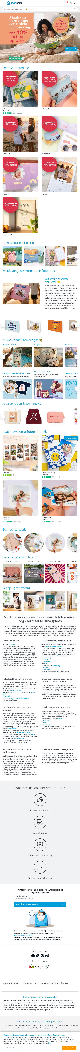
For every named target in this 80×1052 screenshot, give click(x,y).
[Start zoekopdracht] (75, 9)
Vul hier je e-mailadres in (24, 896)
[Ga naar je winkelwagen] (75, 3)
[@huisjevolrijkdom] (34, 573)
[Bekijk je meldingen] (71, 3)
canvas (59, 719)
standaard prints (15, 690)
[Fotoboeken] (20, 89)
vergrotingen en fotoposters (20, 698)
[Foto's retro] (20, 498)
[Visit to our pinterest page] (42, 956)
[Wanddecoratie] (20, 215)
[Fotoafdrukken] (59, 89)
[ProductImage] (12, 256)
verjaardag (56, 666)
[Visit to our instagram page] (47, 956)
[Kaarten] (20, 174)
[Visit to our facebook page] (33, 956)
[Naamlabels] (59, 134)
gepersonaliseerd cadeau (53, 646)
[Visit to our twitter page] (38, 956)
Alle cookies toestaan (69, 1048)
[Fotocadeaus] (20, 134)
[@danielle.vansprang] (12, 573)
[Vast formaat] (59, 498)
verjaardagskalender (23, 732)
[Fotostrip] (20, 453)
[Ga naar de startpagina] (14, 3)
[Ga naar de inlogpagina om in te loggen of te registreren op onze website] (66, 3)
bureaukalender (19, 738)
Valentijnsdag (61, 656)
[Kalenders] (59, 174)
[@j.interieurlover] (55, 573)
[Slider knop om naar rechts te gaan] (77, 256)
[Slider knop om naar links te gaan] (3, 256)
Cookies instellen (10, 1048)
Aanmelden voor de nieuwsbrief (27, 904)
